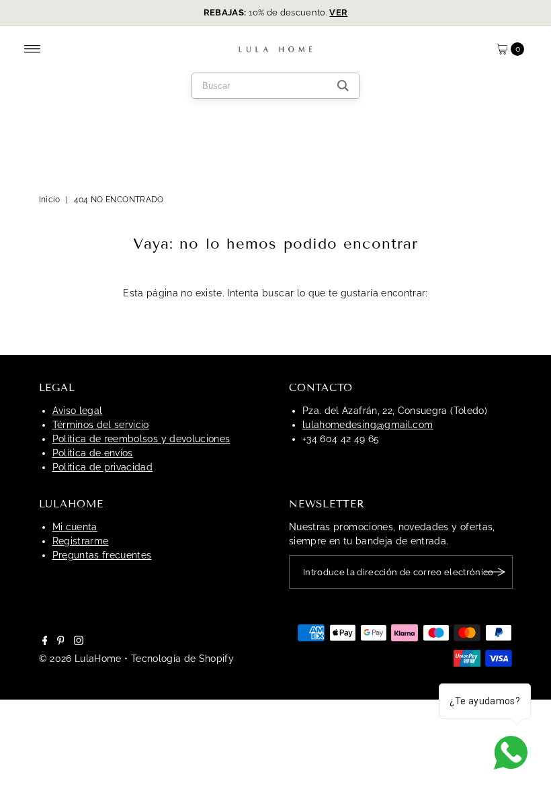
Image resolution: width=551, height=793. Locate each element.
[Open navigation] (32, 49)
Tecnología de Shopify (182, 658)
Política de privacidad (102, 467)
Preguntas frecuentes (102, 555)
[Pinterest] (61, 642)
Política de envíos (92, 453)
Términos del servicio (100, 424)
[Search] (343, 85)
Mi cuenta (74, 526)
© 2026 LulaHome (80, 658)
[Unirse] (496, 572)
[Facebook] (45, 642)
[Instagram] (78, 642)
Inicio (49, 199)
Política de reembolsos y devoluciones (141, 438)
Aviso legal (77, 410)
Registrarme (80, 541)
